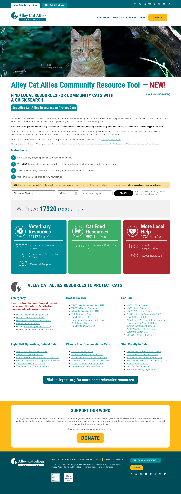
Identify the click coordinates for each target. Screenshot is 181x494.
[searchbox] (96, 193)
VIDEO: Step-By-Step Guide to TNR (87, 305)
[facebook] (135, 4)
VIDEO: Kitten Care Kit (137, 308)
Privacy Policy (57, 467)
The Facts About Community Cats (32, 366)
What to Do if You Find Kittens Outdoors (146, 320)
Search (123, 193)
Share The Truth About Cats (29, 354)
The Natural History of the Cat (30, 363)
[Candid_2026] (55, 474)
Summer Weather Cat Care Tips (142, 326)
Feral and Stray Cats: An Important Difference (37, 360)
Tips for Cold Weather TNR (84, 326)
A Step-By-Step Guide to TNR (85, 311)
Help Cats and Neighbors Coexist (87, 366)
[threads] (159, 4)
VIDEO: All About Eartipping (84, 308)
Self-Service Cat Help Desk (139, 335)
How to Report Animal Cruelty (30, 317)
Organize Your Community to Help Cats (90, 360)
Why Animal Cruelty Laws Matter (142, 354)
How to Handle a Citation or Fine (87, 363)
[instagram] (145, 4)
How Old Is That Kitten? (138, 317)
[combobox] (96, 193)
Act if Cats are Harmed (137, 363)
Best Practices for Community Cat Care (145, 314)
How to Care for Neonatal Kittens (142, 323)
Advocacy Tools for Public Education (89, 357)
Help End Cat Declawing (138, 366)
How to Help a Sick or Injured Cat (32, 314)
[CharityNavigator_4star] (68, 474)
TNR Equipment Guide (82, 314)
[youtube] (164, 4)
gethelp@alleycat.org (111, 139)
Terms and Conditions (73, 467)
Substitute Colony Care (137, 332)
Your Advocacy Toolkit (82, 351)
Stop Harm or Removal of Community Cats (147, 360)
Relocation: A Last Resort (28, 323)
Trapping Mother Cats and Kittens (87, 320)
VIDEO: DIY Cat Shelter (137, 305)
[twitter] (140, 4)
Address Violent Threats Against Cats (144, 357)
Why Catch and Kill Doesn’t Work (31, 351)
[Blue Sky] (149, 4)
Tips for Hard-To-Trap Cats (84, 317)
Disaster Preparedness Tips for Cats (33, 320)
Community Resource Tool (37, 326)
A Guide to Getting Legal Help (141, 369)
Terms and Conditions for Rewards (98, 467)
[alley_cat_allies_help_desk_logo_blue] (29, 13)
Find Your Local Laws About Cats (87, 354)
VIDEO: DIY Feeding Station (139, 311)
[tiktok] (154, 4)
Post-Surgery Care (80, 323)
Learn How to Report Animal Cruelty (144, 351)
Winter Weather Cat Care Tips (141, 329)
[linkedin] (169, 4)
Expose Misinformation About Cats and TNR (37, 357)
